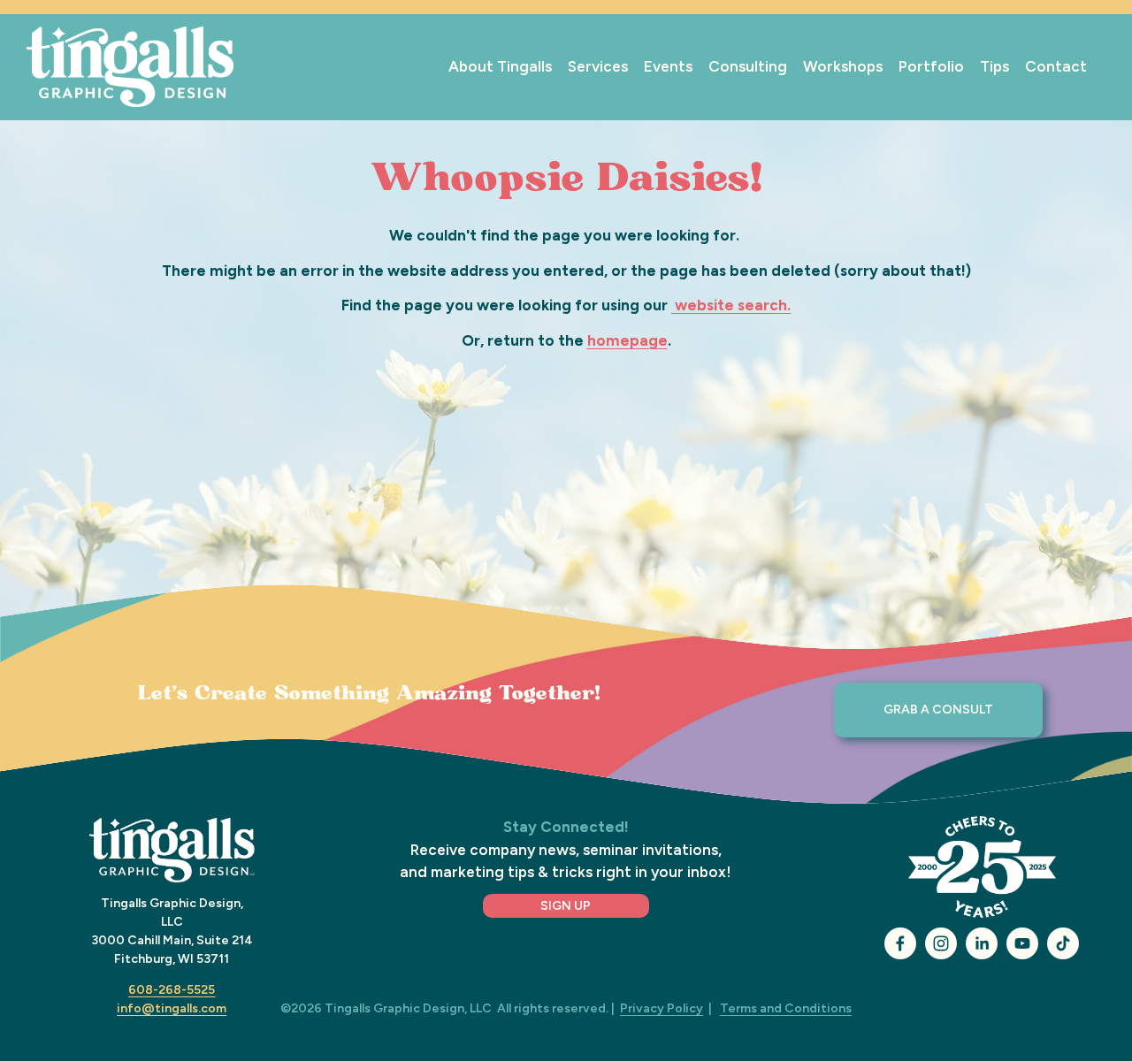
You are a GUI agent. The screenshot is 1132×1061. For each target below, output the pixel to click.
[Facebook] (900, 943)
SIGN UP (565, 905)
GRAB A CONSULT (938, 709)
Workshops (843, 66)
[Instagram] (941, 943)
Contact (1056, 66)
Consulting (747, 66)
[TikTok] (1063, 943)
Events (668, 66)
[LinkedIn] (982, 943)
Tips (994, 66)
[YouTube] (1022, 943)
